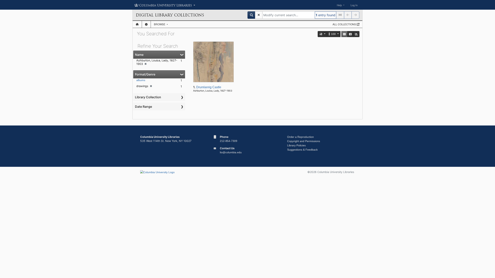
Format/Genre (145, 74)
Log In (354, 5)
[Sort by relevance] (322, 34)
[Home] (137, 24)
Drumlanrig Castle (208, 87)
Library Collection (148, 97)
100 (333, 34)
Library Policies (296, 145)
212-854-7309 (228, 140)
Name (139, 55)
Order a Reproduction (300, 136)
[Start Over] (258, 15)
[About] (146, 24)
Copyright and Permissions (303, 141)
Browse (160, 24)
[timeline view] (356, 34)
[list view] (350, 34)
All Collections (345, 24)
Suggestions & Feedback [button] (302, 149)
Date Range (143, 106)
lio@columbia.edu (231, 152)
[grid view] (344, 34)
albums (140, 80)
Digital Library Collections (170, 15)
